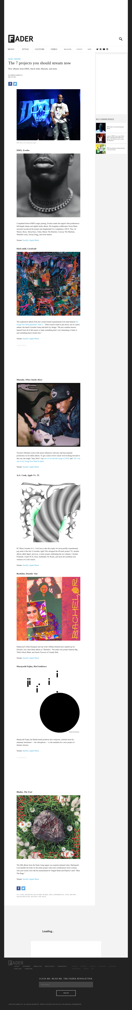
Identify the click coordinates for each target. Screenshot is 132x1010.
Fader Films (28, 968)
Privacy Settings (46, 1004)
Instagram (102, 966)
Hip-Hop (17, 59)
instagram (107, 49)
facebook (100, 49)
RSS (93, 968)
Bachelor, (29, 894)
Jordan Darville (16, 75)
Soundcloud (76, 968)
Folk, (67, 894)
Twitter (97, 49)
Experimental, (58, 894)
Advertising (26, 966)
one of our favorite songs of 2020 (56, 458)
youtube (104, 49)
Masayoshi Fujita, (23, 896)
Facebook (83, 966)
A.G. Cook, (20, 894)
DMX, (51, 894)
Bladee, (46, 894)
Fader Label (18, 968)
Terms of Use (38, 966)
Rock (44, 896)
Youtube (92, 966)
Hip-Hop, (73, 894)
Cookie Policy (62, 966)
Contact (16, 966)
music (10, 59)
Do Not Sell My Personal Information (67, 1004)
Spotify (25, 240)
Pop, (39, 896)
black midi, (38, 894)
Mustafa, (34, 896)
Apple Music (34, 240)
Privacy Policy (50, 966)
